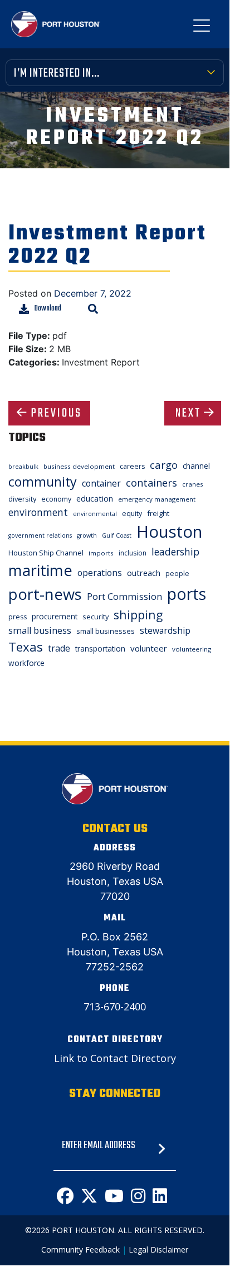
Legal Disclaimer (158, 1249)
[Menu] (201, 27)
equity (132, 513)
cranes (192, 484)
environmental (95, 514)
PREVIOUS (56, 413)
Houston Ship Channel (46, 553)
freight (158, 513)
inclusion (132, 553)
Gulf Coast (116, 535)
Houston (169, 531)
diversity (22, 499)
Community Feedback (80, 1249)
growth (87, 535)
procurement (54, 616)
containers (151, 482)
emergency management (156, 499)
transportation (100, 648)
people (177, 573)
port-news (45, 594)
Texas (25, 646)
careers (132, 466)
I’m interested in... (57, 73)
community (42, 481)
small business (39, 630)
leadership (175, 551)
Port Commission (124, 596)
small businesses (105, 631)
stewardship (165, 630)
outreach (143, 572)
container (101, 483)
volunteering (191, 649)
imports (101, 553)
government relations (40, 535)
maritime (40, 570)
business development (79, 466)
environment (38, 512)
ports (186, 593)
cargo (164, 465)
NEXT (188, 413)
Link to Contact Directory (115, 1058)
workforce (26, 663)
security (95, 617)
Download (48, 308)
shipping (138, 615)
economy (56, 499)
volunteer (148, 648)
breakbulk (23, 466)
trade (59, 648)
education (94, 498)
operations (99, 573)
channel (196, 465)
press (17, 617)
